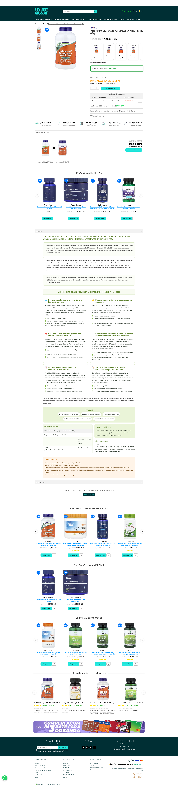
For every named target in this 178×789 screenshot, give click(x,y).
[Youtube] (87, 747)
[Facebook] (83, 747)
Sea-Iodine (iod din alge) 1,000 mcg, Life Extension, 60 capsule (102, 544)
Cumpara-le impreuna (133, 150)
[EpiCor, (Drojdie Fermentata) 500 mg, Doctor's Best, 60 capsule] (48, 635)
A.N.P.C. (37, 772)
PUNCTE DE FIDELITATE (126, 19)
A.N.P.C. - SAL (39, 775)
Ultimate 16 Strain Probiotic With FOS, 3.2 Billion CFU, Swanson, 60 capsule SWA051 (144, 703)
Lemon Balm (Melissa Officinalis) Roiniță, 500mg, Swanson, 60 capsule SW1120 (102, 653)
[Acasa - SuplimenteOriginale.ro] (44, 11)
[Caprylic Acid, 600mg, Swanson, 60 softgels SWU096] (75, 635)
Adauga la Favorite (98, 116)
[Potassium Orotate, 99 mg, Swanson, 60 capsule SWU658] (129, 190)
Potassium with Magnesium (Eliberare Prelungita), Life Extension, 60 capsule (102, 207)
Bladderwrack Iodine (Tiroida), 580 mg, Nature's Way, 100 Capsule (129, 544)
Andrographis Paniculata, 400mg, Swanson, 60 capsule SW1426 (129, 653)
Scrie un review (89, 494)
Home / (37, 24)
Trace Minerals (49, 205)
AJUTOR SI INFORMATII (41, 759)
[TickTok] (90, 747)
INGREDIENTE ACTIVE (110, 19)
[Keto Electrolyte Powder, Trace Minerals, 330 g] (76, 190)
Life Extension (102, 205)
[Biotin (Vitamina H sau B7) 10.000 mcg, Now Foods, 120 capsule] (103, 689)
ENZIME (65, 777)
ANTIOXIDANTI (67, 770)
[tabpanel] (66, 48)
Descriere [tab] (39, 231)
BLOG (138, 19)
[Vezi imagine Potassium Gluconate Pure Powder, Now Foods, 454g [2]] (39, 46)
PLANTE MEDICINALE (69, 775)
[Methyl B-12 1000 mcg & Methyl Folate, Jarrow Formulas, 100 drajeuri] (75, 689)
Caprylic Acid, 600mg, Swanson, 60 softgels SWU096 (75, 653)
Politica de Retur (40, 765)
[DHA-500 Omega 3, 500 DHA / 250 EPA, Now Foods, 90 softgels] (47, 689)
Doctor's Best (75, 542)
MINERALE (66, 768)
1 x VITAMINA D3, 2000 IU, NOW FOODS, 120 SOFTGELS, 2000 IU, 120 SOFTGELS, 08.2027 (62, 162)
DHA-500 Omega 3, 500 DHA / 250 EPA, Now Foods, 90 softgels (53, 703)
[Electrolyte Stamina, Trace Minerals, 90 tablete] (49, 190)
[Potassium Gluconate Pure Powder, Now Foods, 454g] (66, 48)
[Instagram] (94, 747)
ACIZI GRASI (66, 765)
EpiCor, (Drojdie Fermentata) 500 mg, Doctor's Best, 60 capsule (48, 653)
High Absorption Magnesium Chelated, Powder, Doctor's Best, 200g (75, 544)
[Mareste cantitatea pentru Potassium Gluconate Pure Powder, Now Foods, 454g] (98, 88)
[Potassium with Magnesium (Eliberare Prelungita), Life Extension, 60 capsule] (102, 190)
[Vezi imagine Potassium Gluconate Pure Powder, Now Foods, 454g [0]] (39, 30)
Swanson (129, 205)
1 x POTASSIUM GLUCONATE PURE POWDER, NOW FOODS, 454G (46, 162)
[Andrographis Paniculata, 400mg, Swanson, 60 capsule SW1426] (130, 635)
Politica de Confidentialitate (55, 751)
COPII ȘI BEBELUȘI (95, 19)
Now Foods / (44, 24)
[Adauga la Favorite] (55, 218)
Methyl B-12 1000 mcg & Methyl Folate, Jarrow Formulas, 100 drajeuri (84, 703)
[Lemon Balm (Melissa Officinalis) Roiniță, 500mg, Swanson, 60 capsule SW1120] (102, 635)
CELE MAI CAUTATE (68, 759)
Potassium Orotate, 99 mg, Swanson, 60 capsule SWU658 (129, 207)
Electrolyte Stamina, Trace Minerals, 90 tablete (49, 207)
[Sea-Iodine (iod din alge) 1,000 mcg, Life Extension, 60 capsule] (102, 526)
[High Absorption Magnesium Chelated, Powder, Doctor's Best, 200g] (75, 526)
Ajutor (37, 777)
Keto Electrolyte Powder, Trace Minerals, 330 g (76, 207)
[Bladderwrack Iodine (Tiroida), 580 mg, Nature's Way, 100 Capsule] (130, 526)
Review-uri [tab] (40, 482)
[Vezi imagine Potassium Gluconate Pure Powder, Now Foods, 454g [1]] (39, 38)
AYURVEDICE (66, 772)
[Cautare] (95, 11)
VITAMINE (66, 763)
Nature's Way (130, 542)
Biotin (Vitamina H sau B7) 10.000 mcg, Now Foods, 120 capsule (110, 703)
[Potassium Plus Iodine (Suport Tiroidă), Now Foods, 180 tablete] (48, 526)
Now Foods (48, 542)
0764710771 (126, 746)
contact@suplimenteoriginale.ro (126, 749)
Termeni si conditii (40, 768)
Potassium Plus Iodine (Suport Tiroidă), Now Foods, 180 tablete (48, 544)
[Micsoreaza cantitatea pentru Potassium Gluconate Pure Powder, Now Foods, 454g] (91, 88)
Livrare (37, 763)
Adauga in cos (110, 88)
